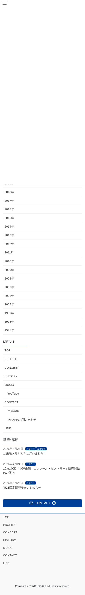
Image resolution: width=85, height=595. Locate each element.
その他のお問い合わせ (21, 419)
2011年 (9, 252)
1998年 (9, 321)
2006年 (9, 295)
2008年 (9, 278)
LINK (8, 428)
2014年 (9, 226)
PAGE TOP (79, 573)
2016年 (9, 209)
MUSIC (9, 385)
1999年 (9, 313)
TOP (8, 350)
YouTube (13, 393)
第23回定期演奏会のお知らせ (22, 487)
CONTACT (11, 402)
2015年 (9, 218)
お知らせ (30, 449)
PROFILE (11, 359)
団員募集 (13, 411)
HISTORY (11, 376)
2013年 (9, 235)
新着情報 (41, 449)
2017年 (9, 200)
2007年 (9, 287)
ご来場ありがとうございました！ (24, 453)
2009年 (9, 270)
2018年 (9, 192)
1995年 (9, 330)
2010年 (9, 261)
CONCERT (12, 367)
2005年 (9, 304)
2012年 (9, 243)
